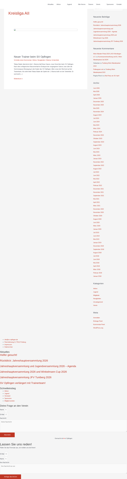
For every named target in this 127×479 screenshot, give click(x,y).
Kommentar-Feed (99, 324)
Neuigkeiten (41, 60)
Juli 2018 (96, 256)
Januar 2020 (97, 229)
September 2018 (98, 249)
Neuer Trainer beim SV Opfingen (32, 56)
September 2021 (98, 195)
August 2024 (97, 115)
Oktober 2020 (97, 216)
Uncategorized (98, 302)
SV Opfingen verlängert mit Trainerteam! (23, 382)
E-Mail (2, 414)
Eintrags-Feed (97, 321)
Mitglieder (96, 295)
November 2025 (98, 105)
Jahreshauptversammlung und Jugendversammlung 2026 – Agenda (38, 366)
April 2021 (96, 202)
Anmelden (96, 318)
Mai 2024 (96, 125)
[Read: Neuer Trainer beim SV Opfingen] (45, 41)
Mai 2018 (96, 263)
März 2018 (96, 269)
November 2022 (98, 162)
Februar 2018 (97, 273)
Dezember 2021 (98, 189)
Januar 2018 (97, 276)
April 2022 (96, 182)
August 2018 (97, 252)
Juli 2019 (96, 232)
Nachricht (3, 418)
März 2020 (96, 226)
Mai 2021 (96, 199)
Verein (95, 305)
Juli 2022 (96, 172)
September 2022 (98, 165)
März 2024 (96, 128)
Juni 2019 (96, 236)
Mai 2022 (96, 179)
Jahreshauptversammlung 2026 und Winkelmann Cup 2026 (33, 371)
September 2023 (98, 142)
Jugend (95, 292)
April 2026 (96, 95)
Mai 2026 (96, 91)
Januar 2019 (97, 242)
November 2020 (98, 212)
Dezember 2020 (98, 209)
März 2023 (96, 155)
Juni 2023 (96, 148)
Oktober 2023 (97, 138)
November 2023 (98, 135)
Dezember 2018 (98, 246)
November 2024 (98, 111)
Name (2, 409)
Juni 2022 (96, 175)
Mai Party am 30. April (112, 76)
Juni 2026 (96, 88)
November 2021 (98, 192)
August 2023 (97, 145)
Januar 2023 (97, 158)
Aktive (35, 60)
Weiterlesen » (18, 79)
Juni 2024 (96, 121)
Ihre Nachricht (4, 462)
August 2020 (97, 219)
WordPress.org (98, 328)
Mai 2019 (96, 239)
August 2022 (97, 169)
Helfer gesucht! (98, 22)
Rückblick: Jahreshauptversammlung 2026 (107, 25)
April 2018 (96, 266)
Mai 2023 (96, 152)
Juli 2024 (96, 118)
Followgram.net (98, 69)
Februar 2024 (97, 132)
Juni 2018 (96, 259)
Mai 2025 (96, 108)
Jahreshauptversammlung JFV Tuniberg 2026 (108, 41)
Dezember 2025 (98, 101)
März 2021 (96, 205)
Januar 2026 (97, 98)
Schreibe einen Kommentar (23, 60)
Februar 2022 (97, 185)
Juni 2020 (96, 222)
